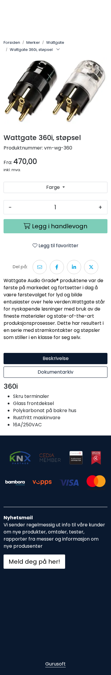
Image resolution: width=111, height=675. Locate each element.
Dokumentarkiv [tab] (55, 372)
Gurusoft (55, 663)
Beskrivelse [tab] (56, 358)
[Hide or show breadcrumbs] (58, 50)
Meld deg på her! (34, 561)
